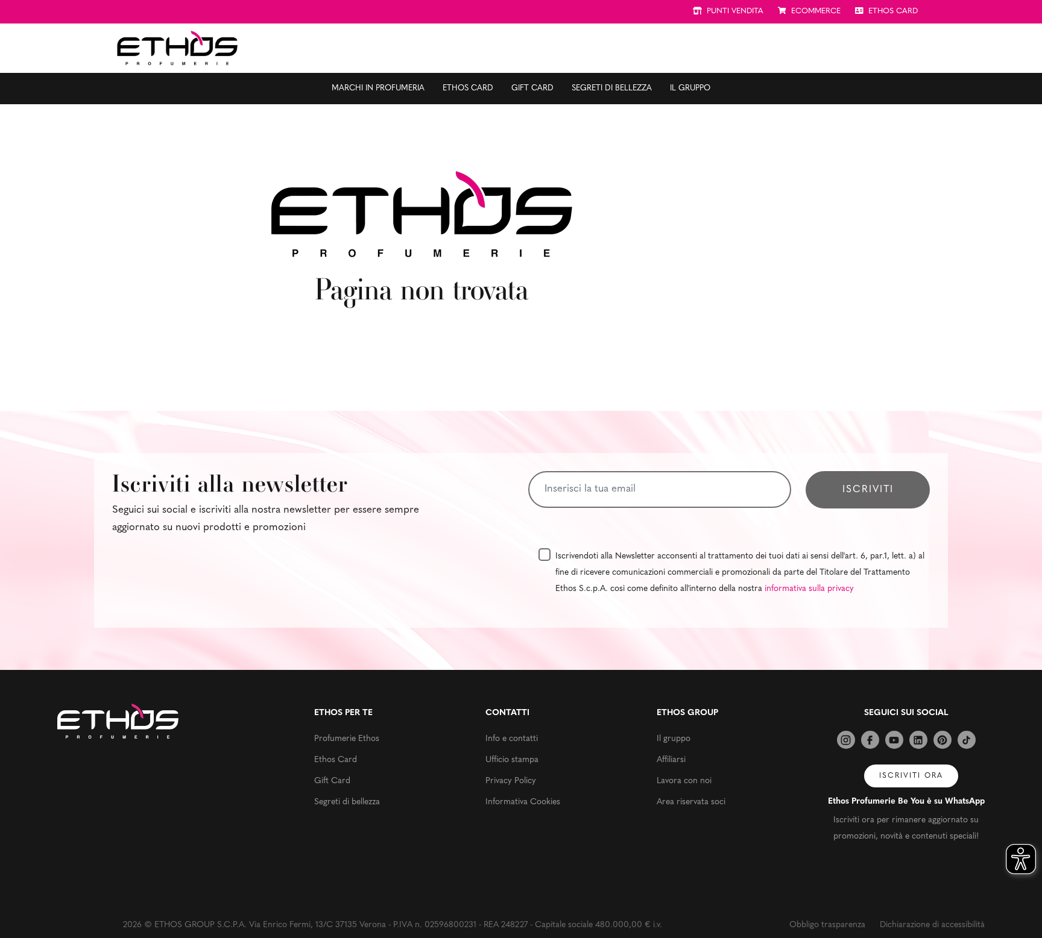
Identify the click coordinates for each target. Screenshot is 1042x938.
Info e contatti (511, 738)
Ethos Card (468, 88)
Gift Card (532, 88)
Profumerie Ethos (346, 738)
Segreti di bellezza (612, 88)
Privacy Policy (510, 781)
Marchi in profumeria (378, 88)
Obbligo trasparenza (827, 925)
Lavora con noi (684, 781)
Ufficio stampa (511, 759)
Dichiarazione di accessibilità (932, 925)
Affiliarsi (671, 759)
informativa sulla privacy (809, 588)
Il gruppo (690, 88)
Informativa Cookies (522, 802)
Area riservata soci (691, 802)
